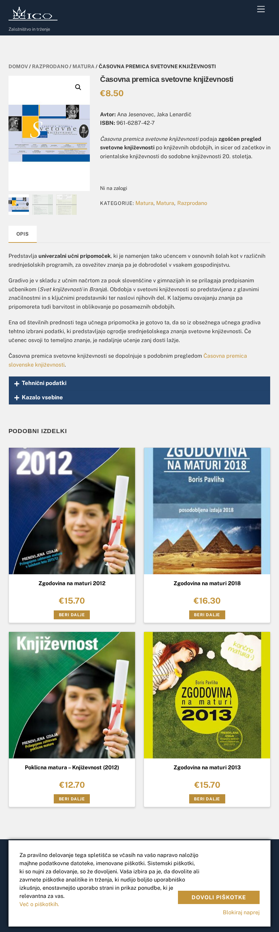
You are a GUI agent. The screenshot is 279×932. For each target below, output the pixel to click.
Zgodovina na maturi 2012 (71, 583)
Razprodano (50, 66)
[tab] (23, 234)
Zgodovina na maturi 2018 (207, 583)
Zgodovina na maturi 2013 (207, 767)
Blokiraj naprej (241, 912)
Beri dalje (72, 614)
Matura (83, 66)
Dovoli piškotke (219, 897)
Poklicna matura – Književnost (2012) (72, 767)
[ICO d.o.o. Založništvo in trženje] (34, 19)
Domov (18, 66)
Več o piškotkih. (39, 904)
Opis (22, 234)
